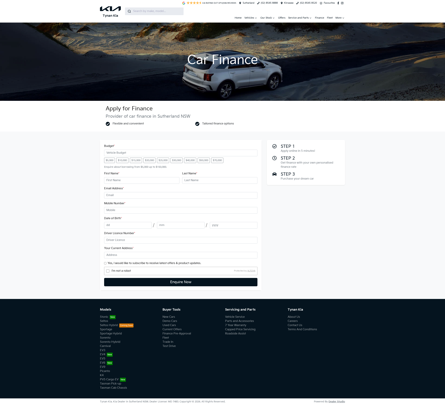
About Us (294, 317)
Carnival (105, 346)
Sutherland (248, 3)
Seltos (104, 321)
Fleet (330, 17)
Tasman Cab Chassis (113, 388)
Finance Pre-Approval (177, 333)
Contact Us (295, 325)
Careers (293, 321)
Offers (281, 17)
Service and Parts (298, 17)
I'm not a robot (121, 271)
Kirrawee (288, 3)
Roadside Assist (235, 333)
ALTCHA (251, 271)
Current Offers (172, 329)
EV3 (102, 350)
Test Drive (169, 346)
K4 (102, 375)
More (338, 17)
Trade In (168, 342)
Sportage (106, 329)
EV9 (102, 367)
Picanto (105, 371)
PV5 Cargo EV (109, 379)
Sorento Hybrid (110, 342)
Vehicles (249, 17)
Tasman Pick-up (110, 383)
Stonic (104, 317)
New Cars (169, 317)
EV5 (102, 358)
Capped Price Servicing (240, 329)
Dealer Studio (337, 401)
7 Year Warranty (235, 325)
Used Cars (169, 325)
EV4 (102, 354)
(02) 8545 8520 (308, 3)
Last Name (189, 173)
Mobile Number (114, 203)
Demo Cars (170, 321)
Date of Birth (113, 218)
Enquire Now (180, 282)
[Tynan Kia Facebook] (339, 3)
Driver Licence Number (119, 233)
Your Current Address (119, 248)
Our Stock (266, 17)
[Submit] (129, 11)
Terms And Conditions (302, 329)
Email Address (114, 188)
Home (238, 17)
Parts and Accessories (239, 321)
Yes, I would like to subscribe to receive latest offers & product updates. (154, 263)
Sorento (105, 337)
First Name (111, 173)
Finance (319, 17)
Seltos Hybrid (109, 325)
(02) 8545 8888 (269, 3)
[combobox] (154, 11)
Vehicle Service (235, 317)
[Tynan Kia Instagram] (343, 3)
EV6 (102, 362)
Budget (109, 146)
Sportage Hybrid (111, 333)
